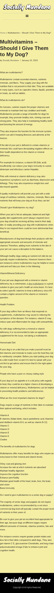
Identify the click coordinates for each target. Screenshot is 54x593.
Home (2, 33)
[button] (27, 15)
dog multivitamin (36, 283)
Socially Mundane (11, 60)
